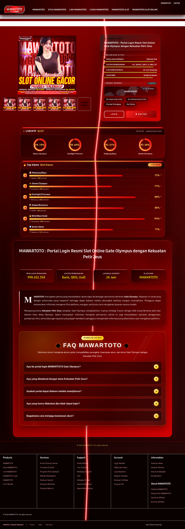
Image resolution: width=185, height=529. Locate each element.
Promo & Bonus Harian (49, 463)
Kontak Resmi (156, 476)
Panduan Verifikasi (121, 480)
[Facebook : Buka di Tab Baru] (165, 524)
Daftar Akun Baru (120, 467)
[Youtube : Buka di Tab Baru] (180, 524)
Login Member (119, 463)
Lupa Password (120, 472)
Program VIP (119, 484)
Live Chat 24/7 (82, 467)
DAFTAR (142, 114)
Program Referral (46, 488)
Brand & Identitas (157, 502)
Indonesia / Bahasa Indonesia (13, 525)
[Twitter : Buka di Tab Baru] (170, 524)
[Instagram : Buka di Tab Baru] (175, 524)
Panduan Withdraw (47, 484)
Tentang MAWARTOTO (159, 489)
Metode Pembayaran (48, 476)
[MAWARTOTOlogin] (14, 9)
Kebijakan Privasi (83, 480)
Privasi (32, 525)
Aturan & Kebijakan (158, 472)
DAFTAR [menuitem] (177, 3)
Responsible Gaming (85, 488)
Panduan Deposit (46, 480)
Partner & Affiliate (158, 498)
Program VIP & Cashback (49, 472)
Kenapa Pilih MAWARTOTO (161, 493)
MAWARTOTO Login (10, 476)
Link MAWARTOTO (10, 472)
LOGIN (114, 114)
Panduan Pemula (157, 467)
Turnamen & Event (47, 467)
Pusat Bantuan (82, 463)
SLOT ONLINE (8, 484)
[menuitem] (38, 10)
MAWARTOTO (8, 463)
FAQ (78, 476)
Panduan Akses (157, 463)
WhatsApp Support (84, 472)
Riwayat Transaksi (120, 476)
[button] (174, 9)
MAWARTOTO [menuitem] (166, 3)
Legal (40, 525)
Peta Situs (49, 525)
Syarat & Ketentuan (84, 484)
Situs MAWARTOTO (10, 467)
